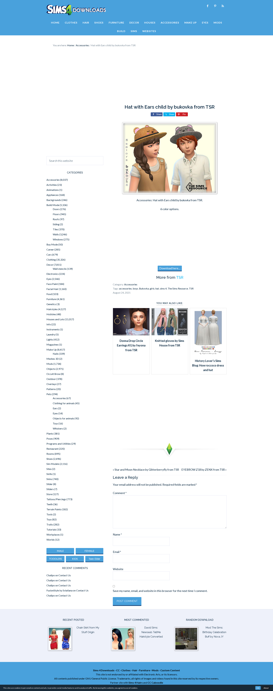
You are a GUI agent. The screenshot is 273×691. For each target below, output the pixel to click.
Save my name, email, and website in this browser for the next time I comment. (160, 591)
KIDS (75, 558)
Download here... (169, 268)
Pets (48, 394)
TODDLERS (55, 558)
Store (49, 494)
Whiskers (58, 428)
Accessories (130, 284)
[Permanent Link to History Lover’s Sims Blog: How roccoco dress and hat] (208, 354)
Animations (52, 189)
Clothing (51, 259)
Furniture (51, 299)
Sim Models (52, 463)
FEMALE (89, 550)
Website (118, 569)
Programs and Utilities (58, 443)
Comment (120, 493)
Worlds (50, 539)
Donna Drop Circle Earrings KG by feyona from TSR (131, 345)
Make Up (51, 349)
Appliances (52, 194)
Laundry (50, 334)
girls (152, 288)
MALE (60, 550)
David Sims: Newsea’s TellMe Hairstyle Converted (151, 632)
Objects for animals (63, 418)
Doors (56, 209)
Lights (49, 339)
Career (50, 249)
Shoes (49, 458)
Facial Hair (52, 288)
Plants (49, 433)
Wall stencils (59, 268)
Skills (49, 473)
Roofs (56, 219)
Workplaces (53, 534)
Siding (56, 224)
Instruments (52, 329)
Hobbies (51, 314)
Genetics (51, 304)
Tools (49, 514)
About (266, 688)
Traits (49, 524)
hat (157, 288)
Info (48, 324)
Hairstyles (52, 309)
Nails (55, 353)
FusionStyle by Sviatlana (59, 590)
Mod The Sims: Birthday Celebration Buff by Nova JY (214, 632)
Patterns (51, 388)
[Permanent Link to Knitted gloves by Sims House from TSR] (169, 334)
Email (117, 552)
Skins (49, 478)
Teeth (49, 504)
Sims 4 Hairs (135, 682)
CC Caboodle (155, 682)
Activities (51, 184)
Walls (56, 234)
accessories (125, 288)
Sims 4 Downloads (76, 10)
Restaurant (52, 448)
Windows (58, 239)
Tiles (55, 229)
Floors (56, 214)
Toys (55, 423)
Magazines (52, 344)
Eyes (49, 278)
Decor (49, 264)
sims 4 (163, 288)
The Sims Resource (178, 288)
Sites (49, 468)
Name (117, 534)
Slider (49, 484)
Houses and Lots (55, 319)
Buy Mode (52, 244)
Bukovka (144, 288)
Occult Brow (53, 373)
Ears (55, 408)
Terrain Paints (53, 509)
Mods (49, 363)
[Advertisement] (136, 76)
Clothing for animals (64, 403)
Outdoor (51, 378)
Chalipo (50, 575)
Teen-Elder (94, 558)
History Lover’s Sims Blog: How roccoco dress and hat (208, 365)
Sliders (50, 489)
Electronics (52, 273)
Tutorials (51, 529)
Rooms (50, 453)
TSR (179, 277)
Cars (49, 254)
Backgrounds (53, 199)
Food (49, 293)
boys (135, 288)
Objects (50, 368)
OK (258, 688)
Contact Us (64, 575)
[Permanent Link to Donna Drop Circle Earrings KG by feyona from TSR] (131, 334)
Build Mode (52, 204)
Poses (49, 438)
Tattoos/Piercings (56, 499)
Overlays (51, 383)
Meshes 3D (52, 358)
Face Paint (52, 283)
